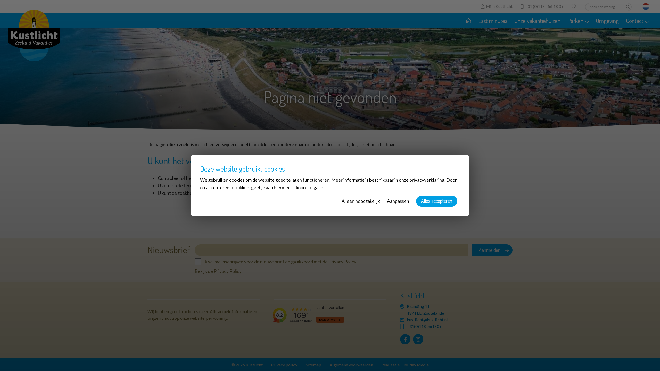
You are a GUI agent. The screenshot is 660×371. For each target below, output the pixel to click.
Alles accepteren (436, 201)
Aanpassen (398, 201)
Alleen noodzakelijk (361, 201)
